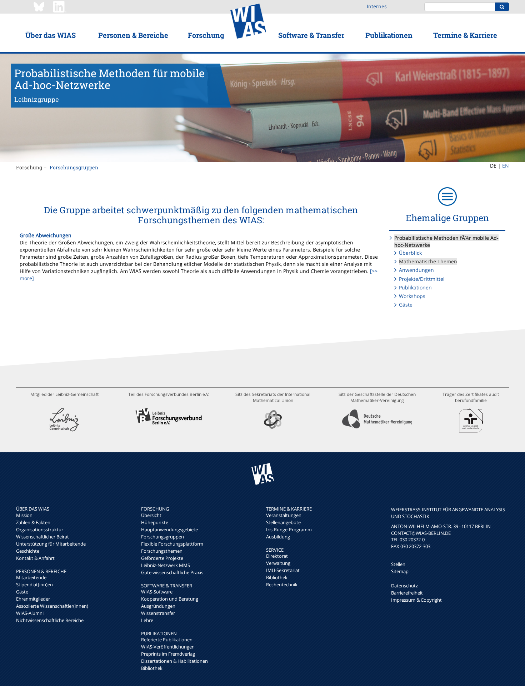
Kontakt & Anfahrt (35, 558)
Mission (24, 515)
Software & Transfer (311, 35)
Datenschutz (404, 585)
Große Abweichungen (45, 235)
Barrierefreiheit (407, 593)
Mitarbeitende (31, 577)
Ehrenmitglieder (33, 599)
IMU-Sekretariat (283, 570)
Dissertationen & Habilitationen (174, 661)
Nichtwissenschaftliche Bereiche (50, 620)
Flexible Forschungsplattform (172, 544)
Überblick (410, 252)
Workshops (412, 296)
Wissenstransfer (158, 613)
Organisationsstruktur (39, 529)
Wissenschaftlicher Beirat (42, 536)
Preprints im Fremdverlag (168, 654)
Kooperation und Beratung (169, 599)
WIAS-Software (156, 591)
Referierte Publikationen (166, 639)
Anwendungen (416, 270)
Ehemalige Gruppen (447, 218)
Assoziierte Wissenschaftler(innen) (52, 606)
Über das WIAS (50, 35)
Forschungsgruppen (74, 167)
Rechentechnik (282, 584)
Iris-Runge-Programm (289, 529)
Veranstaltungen (283, 515)
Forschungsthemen (161, 551)
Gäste (405, 304)
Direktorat (277, 556)
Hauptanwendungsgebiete (169, 529)
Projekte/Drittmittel (422, 278)
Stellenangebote (283, 522)
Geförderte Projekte (162, 558)
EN (505, 165)
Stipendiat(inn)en (34, 584)
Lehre (147, 620)
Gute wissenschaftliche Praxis (172, 572)
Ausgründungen (158, 606)
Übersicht (151, 515)
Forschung (206, 35)
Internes (377, 6)
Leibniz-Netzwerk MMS (165, 565)
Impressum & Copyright (416, 600)
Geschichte (27, 551)
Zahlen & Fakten (33, 522)
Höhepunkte (154, 522)
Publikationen (388, 35)
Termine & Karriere (465, 35)
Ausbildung (278, 536)
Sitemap (400, 571)
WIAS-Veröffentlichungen (168, 646)
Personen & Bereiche (133, 35)
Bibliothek (151, 668)
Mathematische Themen (428, 261)
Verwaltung (278, 563)
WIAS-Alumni (30, 613)
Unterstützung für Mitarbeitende (51, 544)
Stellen (398, 564)
